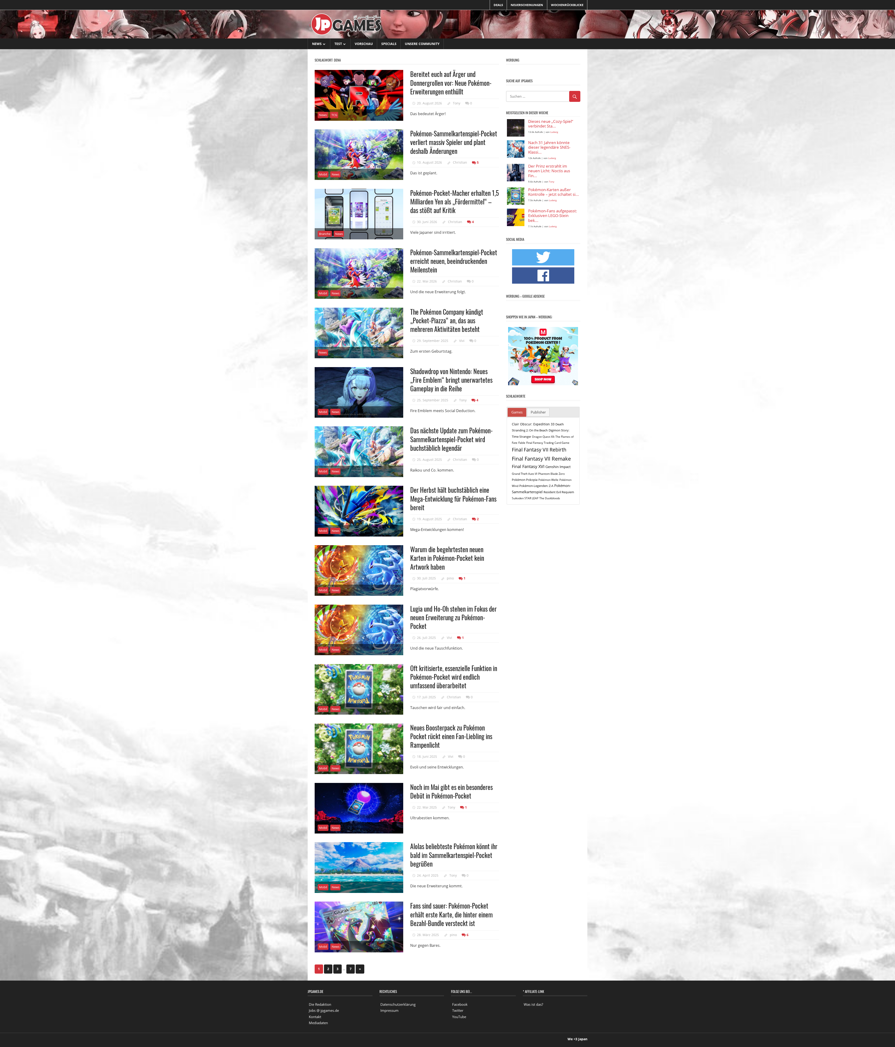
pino (450, 578)
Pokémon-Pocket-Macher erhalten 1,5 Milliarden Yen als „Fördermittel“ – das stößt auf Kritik (454, 201)
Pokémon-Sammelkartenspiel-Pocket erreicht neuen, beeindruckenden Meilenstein (453, 261)
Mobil (323, 174)
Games (517, 412)
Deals (498, 5)
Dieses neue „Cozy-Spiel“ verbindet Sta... (550, 124)
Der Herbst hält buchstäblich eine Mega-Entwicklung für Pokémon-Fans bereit (453, 498)
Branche (324, 234)
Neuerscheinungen (527, 5)
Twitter (457, 1010)
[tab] (517, 412)
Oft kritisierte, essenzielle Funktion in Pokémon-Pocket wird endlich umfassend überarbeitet (453, 676)
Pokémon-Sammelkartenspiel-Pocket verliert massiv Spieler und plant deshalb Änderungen (453, 142)
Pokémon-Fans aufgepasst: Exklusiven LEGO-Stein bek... (552, 216)
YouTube (459, 1016)
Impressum (389, 1010)
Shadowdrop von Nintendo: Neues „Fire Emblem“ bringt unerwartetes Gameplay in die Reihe (451, 379)
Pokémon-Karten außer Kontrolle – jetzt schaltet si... (553, 192)
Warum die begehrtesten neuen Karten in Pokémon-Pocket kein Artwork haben (447, 558)
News (317, 43)
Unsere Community (422, 43)
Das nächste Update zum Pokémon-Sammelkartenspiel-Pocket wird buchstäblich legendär (451, 439)
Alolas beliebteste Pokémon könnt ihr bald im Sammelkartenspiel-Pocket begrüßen (453, 854)
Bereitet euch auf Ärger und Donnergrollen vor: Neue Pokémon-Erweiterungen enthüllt (451, 82)
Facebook (460, 1004)
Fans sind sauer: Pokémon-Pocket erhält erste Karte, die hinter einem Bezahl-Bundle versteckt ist (451, 914)
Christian (460, 162)
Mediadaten (318, 1022)
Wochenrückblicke (567, 5)
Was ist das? (533, 1004)
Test (338, 43)
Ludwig (554, 132)
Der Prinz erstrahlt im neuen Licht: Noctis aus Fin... (549, 171)
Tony (456, 103)
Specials (388, 43)
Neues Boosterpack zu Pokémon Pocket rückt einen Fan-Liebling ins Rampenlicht (451, 736)
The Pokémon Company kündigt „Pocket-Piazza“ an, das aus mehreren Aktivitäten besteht (446, 320)
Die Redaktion (320, 1004)
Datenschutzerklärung (398, 1004)
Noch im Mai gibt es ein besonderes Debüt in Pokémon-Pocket (451, 791)
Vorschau (364, 43)
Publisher (538, 412)
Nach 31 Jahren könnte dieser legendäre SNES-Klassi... (549, 147)
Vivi (462, 340)
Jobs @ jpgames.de (324, 1010)
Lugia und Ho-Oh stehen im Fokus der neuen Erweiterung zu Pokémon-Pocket (453, 617)
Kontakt (315, 1016)
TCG (334, 115)
